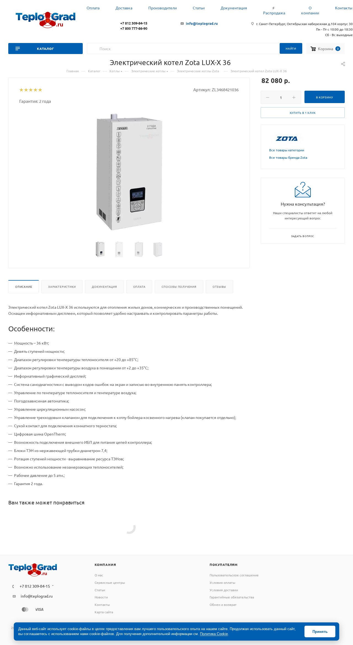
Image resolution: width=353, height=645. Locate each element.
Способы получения (179, 286)
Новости (101, 597)
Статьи (100, 590)
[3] (30, 90)
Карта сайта (104, 612)
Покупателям (224, 564)
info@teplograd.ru (202, 23)
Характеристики (62, 286)
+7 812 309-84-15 (133, 23)
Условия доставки (224, 590)
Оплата (139, 286)
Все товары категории (286, 150)
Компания (105, 564)
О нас (99, 575)
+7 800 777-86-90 (133, 28)
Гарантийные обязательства (232, 597)
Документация (104, 286)
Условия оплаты (222, 582)
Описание (23, 286)
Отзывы (219, 286)
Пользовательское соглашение (234, 575)
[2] (25, 90)
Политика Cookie (214, 634)
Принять (320, 632)
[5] (40, 90)
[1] (21, 90)
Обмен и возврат (223, 604)
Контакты (102, 604)
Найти (291, 48)
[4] (35, 90)
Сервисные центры (110, 582)
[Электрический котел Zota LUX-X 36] (129, 173)
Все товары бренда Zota (288, 157)
